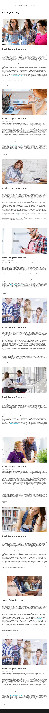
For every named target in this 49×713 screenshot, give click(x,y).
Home (3, 9)
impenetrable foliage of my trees (16, 75)
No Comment (11, 51)
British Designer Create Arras (14, 49)
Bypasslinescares (24, 2)
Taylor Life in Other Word (12, 600)
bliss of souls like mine (40, 618)
